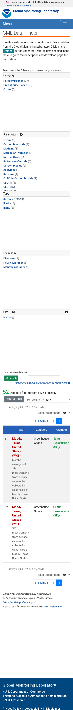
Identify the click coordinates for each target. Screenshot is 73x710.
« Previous (41, 421)
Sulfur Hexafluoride (15, 161)
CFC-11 (7, 182)
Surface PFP (11, 199)
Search (12, 378)
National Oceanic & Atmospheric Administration (36, 696)
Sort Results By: (34, 400)
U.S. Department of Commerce (25, 691)
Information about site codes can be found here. (41, 382)
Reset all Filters (14, 398)
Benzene (8, 174)
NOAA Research (15, 700)
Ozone (7, 89)
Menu (7, 24)
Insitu (6, 207)
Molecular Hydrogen (16, 152)
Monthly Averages (14, 267)
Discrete (8, 258)
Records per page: (49, 413)
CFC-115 (8, 187)
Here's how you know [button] (18, 5)
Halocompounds (13, 80)
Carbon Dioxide (12, 165)
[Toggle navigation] (65, 23)
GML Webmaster (53, 606)
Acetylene (9, 170)
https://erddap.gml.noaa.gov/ (19, 602)
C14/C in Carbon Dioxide (18, 178)
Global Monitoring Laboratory (36, 11)
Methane (8, 148)
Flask (6, 203)
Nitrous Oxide (11, 157)
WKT (6, 317)
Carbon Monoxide (14, 144)
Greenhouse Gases (15, 85)
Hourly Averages (13, 262)
